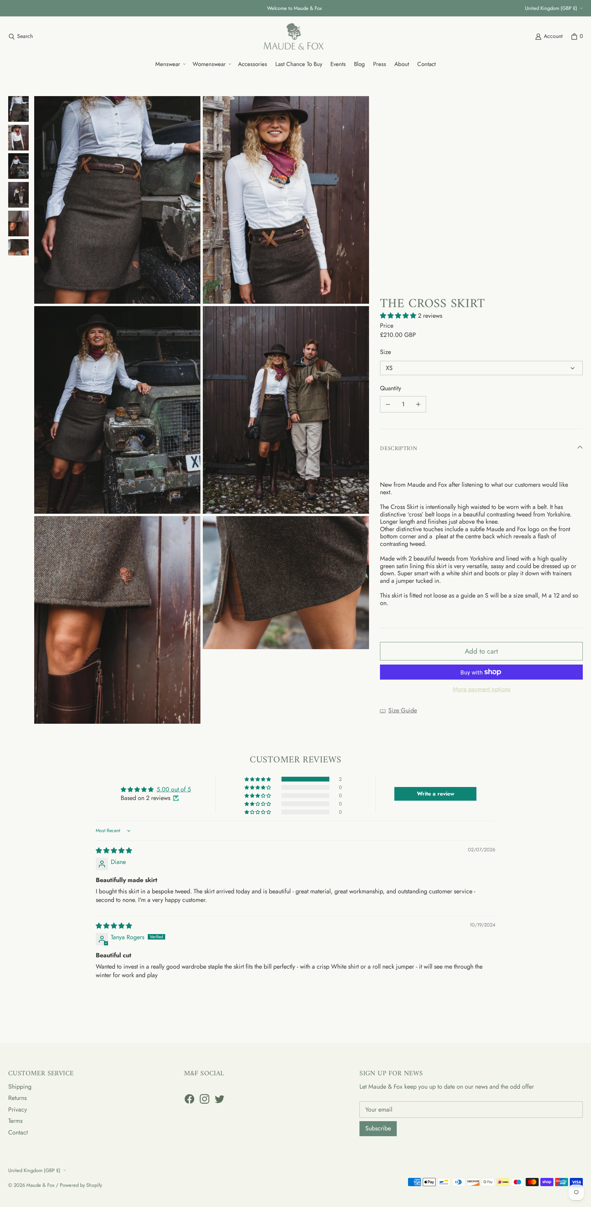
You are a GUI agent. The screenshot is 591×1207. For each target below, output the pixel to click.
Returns (17, 1097)
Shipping (19, 1086)
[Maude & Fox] (294, 36)
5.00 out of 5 (174, 789)
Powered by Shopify (81, 1185)
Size (385, 352)
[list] (201, 410)
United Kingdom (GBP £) (551, 8)
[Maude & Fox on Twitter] (219, 1098)
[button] (169, 63)
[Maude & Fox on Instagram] (204, 1098)
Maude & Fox (40, 1185)
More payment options (481, 689)
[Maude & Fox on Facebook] (189, 1098)
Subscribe (378, 1128)
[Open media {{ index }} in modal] (117, 200)
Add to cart (481, 651)
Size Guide (402, 710)
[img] (114, 850)
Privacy (17, 1109)
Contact (18, 1132)
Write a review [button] (435, 794)
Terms (15, 1120)
